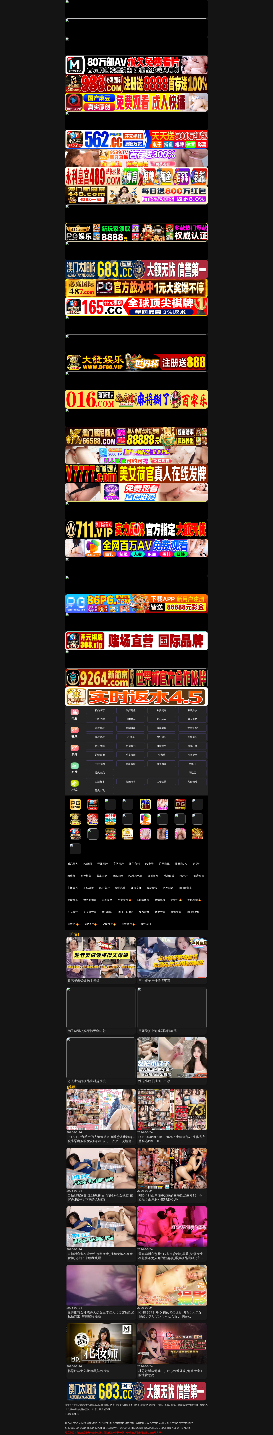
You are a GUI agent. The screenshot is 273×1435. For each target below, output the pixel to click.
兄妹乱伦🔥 (109, 924)
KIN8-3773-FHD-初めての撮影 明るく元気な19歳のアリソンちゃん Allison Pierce (170, 1314)
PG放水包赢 (135, 875)
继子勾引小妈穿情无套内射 (87, 1031)
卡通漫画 (100, 763)
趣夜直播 (136, 887)
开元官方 (72, 912)
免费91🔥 (73, 924)
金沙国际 (107, 912)
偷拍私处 (120, 887)
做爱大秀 (160, 912)
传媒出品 (100, 772)
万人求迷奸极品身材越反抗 (87, 1081)
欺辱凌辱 (100, 736)
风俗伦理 (192, 781)
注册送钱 (164, 863)
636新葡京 (143, 900)
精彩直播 (169, 875)
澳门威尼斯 (193, 912)
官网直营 (118, 863)
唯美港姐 (162, 728)
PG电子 (149, 863)
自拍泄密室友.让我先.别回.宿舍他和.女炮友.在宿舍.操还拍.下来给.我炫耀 (100, 1197)
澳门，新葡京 (126, 912)
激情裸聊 (160, 900)
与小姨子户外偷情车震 (154, 980)
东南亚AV (192, 728)
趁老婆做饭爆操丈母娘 (84, 980)
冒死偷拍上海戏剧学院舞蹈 (157, 1031)
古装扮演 (100, 746)
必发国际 (168, 887)
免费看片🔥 (124, 900)
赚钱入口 (146, 924)
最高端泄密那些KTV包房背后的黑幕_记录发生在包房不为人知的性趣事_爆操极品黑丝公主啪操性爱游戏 (171, 1258)
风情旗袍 (100, 754)
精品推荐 (100, 710)
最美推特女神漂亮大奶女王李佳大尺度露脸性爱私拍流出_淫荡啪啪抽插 (101, 1314)
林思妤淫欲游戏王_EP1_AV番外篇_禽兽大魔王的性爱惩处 (170, 1373)
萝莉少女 (192, 710)
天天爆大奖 (90, 912)
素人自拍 (192, 719)
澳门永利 (134, 863)
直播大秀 (176, 912)
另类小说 (100, 790)
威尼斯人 (72, 863)
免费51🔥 (176, 900)
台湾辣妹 (100, 728)
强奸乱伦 (131, 710)
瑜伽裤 (161, 754)
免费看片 (144, 912)
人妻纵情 (162, 781)
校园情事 (131, 781)
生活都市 (100, 781)
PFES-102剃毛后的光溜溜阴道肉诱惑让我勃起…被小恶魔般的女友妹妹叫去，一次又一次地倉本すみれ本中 (101, 1141)
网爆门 (192, 763)
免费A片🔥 (90, 924)
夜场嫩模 (152, 887)
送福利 (197, 863)
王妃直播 (88, 887)
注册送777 (181, 863)
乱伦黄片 (104, 887)
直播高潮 (153, 875)
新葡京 (71, 875)
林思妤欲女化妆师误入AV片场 (89, 1371)
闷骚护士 (192, 754)
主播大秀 (72, 887)
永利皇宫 (107, 900)
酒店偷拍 (199, 875)
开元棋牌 (102, 863)
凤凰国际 (118, 875)
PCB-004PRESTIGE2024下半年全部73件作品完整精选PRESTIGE (171, 1139)
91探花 (130, 736)
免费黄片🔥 (128, 924)
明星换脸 (131, 754)
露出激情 (131, 763)
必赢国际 (102, 875)
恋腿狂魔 (192, 746)
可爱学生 (162, 746)
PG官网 (87, 863)
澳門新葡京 (90, 900)
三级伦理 (100, 719)
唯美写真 (162, 763)
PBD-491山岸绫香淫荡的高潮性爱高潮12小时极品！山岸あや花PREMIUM (170, 1197)
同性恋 (192, 772)
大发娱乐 (72, 900)
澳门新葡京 (185, 887)
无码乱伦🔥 (194, 900)
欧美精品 (162, 710)
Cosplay (161, 719)
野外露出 (192, 736)
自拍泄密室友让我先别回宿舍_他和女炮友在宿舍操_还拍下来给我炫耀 (100, 1256)
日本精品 (131, 719)
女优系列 (131, 746)
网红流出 (162, 736)
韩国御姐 (131, 728)
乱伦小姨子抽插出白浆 (154, 1081)
